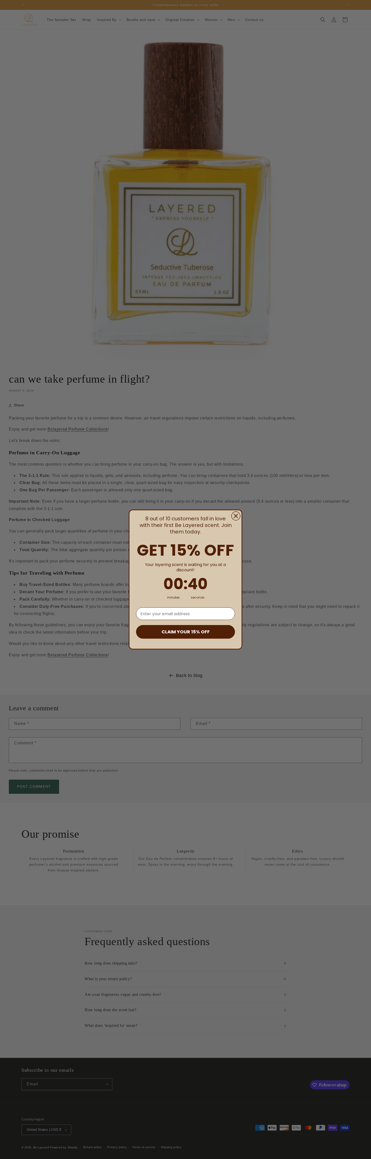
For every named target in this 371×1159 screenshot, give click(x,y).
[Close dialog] (235, 516)
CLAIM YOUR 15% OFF (186, 632)
